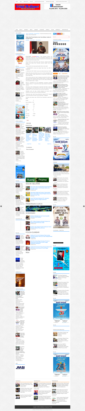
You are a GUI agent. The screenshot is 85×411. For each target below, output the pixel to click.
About (17, 1)
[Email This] (26, 123)
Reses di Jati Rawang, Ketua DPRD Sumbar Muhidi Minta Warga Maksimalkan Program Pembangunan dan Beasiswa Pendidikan (20, 129)
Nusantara (42, 29)
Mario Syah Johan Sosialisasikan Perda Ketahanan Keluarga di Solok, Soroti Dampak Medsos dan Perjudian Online (41, 188)
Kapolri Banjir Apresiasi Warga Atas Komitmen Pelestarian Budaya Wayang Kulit (45, 392)
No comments (38, 40)
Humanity (36, 29)
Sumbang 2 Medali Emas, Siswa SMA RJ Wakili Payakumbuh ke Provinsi (63, 339)
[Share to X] (29, 123)
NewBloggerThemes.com (48, 409)
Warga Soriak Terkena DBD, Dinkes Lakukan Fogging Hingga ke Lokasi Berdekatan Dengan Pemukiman (47, 137)
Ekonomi (26, 29)
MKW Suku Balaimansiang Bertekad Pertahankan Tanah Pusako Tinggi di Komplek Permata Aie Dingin (63, 86)
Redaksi (31, 1)
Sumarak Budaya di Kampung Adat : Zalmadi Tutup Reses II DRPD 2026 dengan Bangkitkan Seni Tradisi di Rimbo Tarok (42, 386)
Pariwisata (58, 29)
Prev (1, 206)
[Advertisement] (42, 20)
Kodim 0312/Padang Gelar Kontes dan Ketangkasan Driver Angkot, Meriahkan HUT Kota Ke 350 (35, 137)
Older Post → (49, 143)
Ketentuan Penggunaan (39, 1)
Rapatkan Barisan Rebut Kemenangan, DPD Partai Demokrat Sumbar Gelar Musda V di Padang (63, 128)
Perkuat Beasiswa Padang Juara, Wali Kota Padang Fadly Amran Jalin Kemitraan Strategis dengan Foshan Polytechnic (60, 392)
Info (21, 1)
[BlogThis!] (28, 123)
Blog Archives (64, 73)
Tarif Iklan (26, 1)
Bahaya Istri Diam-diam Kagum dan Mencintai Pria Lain (22, 322)
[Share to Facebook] (30, 123)
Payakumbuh (31, 33)
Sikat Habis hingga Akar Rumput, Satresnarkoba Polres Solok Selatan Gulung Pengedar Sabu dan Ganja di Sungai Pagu (40, 193)
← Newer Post (28, 143)
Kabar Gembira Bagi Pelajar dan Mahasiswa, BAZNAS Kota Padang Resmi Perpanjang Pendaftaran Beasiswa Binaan (60, 400)
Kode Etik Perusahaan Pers (61, 1)
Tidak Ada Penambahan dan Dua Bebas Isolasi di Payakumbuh (38, 37)
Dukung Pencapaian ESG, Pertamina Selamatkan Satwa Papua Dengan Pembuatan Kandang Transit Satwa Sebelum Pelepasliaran (61, 285)
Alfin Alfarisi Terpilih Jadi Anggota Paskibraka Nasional (63, 333)
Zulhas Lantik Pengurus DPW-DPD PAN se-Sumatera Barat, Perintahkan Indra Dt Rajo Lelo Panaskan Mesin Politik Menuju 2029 (20, 263)
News (31, 29)
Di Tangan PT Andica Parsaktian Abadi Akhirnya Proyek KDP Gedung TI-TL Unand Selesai (62, 95)
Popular (55, 73)
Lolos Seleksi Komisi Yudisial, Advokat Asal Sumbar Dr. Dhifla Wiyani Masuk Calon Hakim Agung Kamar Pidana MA (63, 77)
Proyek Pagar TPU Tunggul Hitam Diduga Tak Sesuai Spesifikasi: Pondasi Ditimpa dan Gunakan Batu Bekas (61, 173)
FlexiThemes (37, 409)
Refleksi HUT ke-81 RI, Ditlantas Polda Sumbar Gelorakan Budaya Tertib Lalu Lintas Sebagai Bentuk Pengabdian (41, 236)
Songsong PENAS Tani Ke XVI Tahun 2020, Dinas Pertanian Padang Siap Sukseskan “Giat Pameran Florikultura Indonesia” (41, 136)
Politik (52, 29)
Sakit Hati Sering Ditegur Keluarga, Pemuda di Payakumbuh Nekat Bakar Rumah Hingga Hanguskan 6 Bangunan (40, 242)
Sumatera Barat (36, 33)
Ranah (21, 29)
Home (17, 29)
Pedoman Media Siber (50, 1)
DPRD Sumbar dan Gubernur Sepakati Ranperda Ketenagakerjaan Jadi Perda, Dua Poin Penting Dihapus (29, 137)
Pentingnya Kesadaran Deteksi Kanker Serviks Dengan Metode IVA (63, 112)
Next (84, 206)
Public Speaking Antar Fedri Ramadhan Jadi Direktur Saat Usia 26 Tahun (26, 384)
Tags (59, 73)
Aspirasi (48, 29)
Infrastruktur (65, 29)
